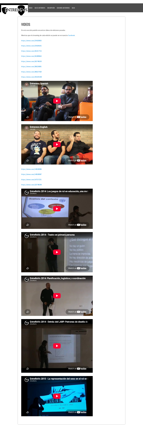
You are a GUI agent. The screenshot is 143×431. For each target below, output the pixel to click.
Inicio (30, 8)
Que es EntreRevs (40, 8)
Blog (73, 8)
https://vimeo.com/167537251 (31, 179)
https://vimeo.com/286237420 (31, 72)
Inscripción (51, 8)
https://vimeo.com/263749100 (31, 61)
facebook (71, 35)
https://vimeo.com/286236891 (31, 66)
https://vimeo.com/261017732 (31, 51)
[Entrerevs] (14, 11)
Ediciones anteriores (63, 8)
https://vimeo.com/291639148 (31, 77)
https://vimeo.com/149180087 (31, 174)
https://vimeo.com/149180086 (31, 169)
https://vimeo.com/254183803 (31, 41)
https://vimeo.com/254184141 (31, 46)
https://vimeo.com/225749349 (31, 185)
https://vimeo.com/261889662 (31, 56)
